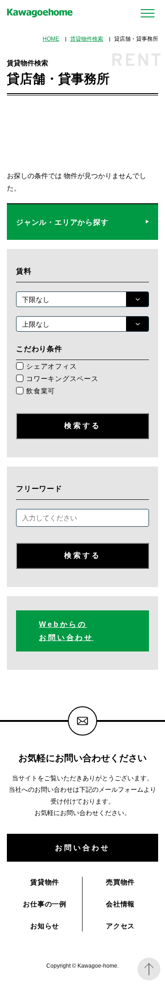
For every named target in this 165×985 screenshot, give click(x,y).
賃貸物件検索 (86, 39)
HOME (51, 39)
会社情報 (120, 904)
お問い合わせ (82, 847)
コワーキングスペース (62, 378)
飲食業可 (40, 391)
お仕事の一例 (44, 904)
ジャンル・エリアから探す (62, 222)
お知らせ (44, 926)
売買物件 (120, 882)
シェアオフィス (51, 366)
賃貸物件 (44, 882)
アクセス (120, 926)
